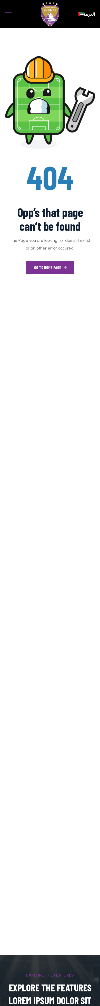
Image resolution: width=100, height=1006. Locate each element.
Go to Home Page (48, 267)
